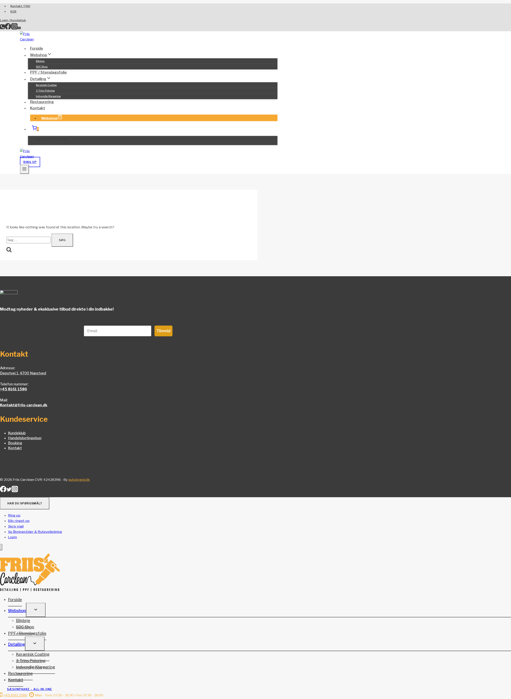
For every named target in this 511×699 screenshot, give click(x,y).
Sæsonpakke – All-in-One (29, 689)
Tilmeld (163, 331)
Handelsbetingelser (25, 438)
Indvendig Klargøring (48, 96)
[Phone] (2, 28)
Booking (15, 443)
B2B (13, 11)
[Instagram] (14, 28)
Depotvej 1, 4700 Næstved (23, 373)
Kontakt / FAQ (20, 6)
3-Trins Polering (45, 90)
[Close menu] (1, 547)
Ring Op (30, 162)
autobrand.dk (79, 480)
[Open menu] (24, 169)
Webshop (49, 118)
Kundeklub (17, 433)
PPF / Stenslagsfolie (48, 72)
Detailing (16, 644)
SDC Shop (42, 66)
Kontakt (37, 108)
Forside (36, 48)
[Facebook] (8, 28)
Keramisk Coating (46, 85)
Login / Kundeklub (13, 20)
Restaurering (42, 102)
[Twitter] (9, 490)
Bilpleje (40, 61)
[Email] (19, 28)
